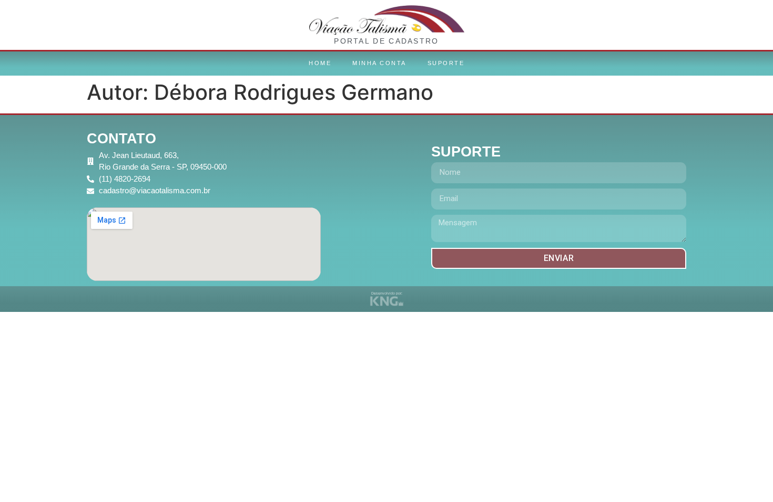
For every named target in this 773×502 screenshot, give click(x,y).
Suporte (446, 63)
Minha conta (379, 63)
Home (320, 63)
